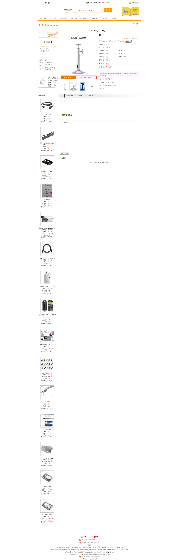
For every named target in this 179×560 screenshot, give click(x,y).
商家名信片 (136, 24)
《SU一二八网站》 (103, 554)
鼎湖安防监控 (84, 18)
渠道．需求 (74, 18)
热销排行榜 (93, 552)
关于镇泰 (74, 552)
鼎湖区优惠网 (124, 549)
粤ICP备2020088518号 (90, 559)
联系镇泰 (111, 552)
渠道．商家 (53, 18)
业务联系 (90, 95)
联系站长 (134, 38)
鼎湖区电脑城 (83, 549)
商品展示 (94, 18)
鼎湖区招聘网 (101, 549)
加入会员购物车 (87, 77)
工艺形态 (104, 18)
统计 (108, 2)
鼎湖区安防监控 (74, 549)
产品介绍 (69, 95)
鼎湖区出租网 (109, 549)
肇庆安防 (53, 549)
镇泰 (57, 547)
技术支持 (114, 18)
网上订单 (86, 552)
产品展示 (80, 552)
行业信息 (99, 552)
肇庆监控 (58, 549)
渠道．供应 (63, 18)
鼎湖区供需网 (116, 549)
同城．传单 (43, 18)
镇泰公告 (105, 552)
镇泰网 (93, 2)
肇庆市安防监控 (65, 549)
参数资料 (79, 95)
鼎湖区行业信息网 (92, 549)
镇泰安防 (48, 42)
